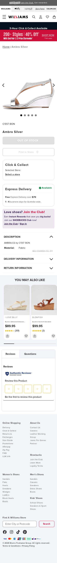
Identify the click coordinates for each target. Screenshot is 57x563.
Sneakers (7, 489)
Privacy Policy (28, 546)
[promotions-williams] (28, 40)
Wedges (6, 492)
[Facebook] (5, 533)
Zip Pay (6, 450)
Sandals (6, 479)
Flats (5, 482)
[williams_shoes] (25, 533)
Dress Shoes (36, 489)
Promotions (8, 444)
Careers (33, 431)
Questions (30, 354)
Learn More (35, 463)
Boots (5, 502)
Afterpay (6, 447)
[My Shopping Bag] (54, 17)
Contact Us (35, 428)
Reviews (10, 354)
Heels (5, 486)
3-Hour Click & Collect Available (28, 26)
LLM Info (6, 456)
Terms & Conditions (12, 546)
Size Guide (8, 440)
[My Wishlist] (47, 17)
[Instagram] (11, 533)
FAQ (5, 453)
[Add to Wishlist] (26, 336)
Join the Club (36, 460)
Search (46, 524)
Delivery (6, 428)
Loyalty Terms (36, 466)
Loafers (6, 495)
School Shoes (36, 503)
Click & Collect (9, 431)
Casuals (33, 482)
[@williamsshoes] (18, 533)
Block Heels (8, 498)
